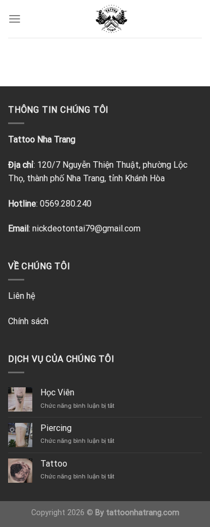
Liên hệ (21, 296)
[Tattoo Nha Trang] (111, 19)
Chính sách (28, 321)
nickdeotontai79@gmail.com (86, 228)
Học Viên (57, 392)
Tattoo (53, 463)
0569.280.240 (66, 204)
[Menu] (14, 18)
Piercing (56, 428)
